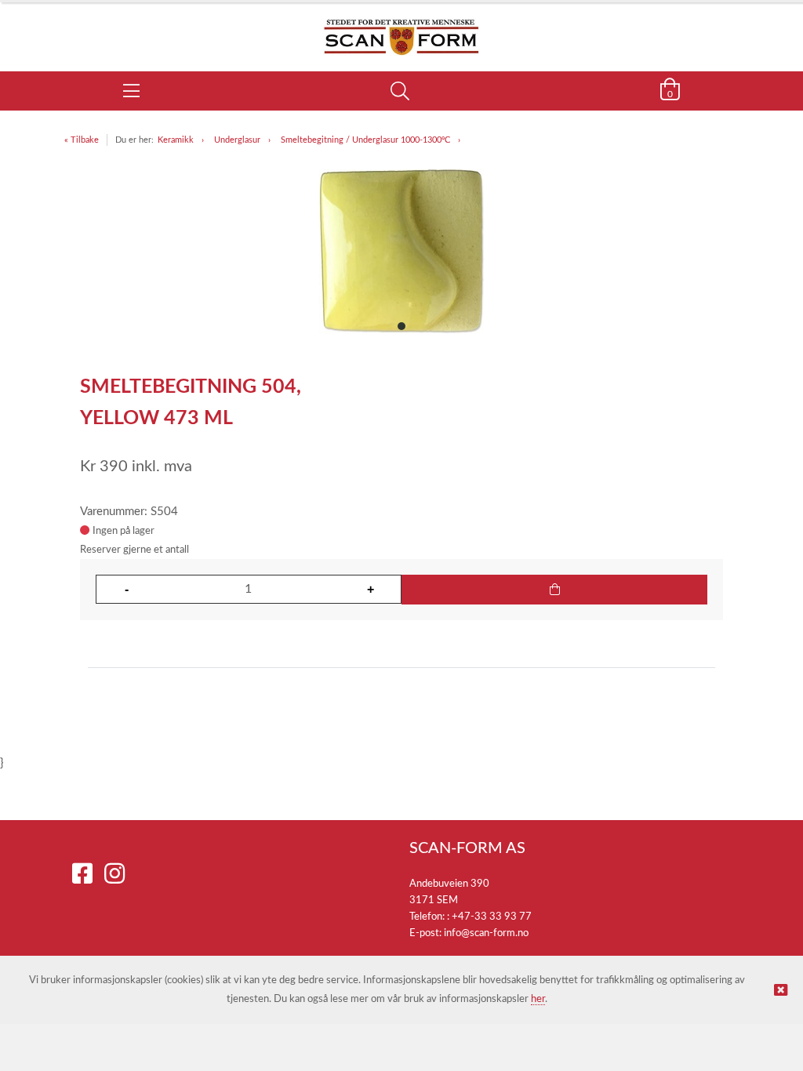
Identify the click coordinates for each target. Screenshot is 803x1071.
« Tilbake (81, 140)
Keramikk (176, 140)
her (538, 999)
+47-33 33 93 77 (492, 917)
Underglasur (237, 140)
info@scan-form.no (486, 933)
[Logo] (401, 29)
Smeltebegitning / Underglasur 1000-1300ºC (365, 140)
